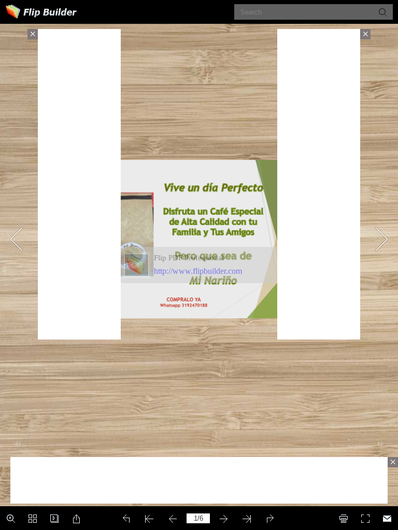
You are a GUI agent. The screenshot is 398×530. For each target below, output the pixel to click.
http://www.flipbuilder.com (198, 271)
